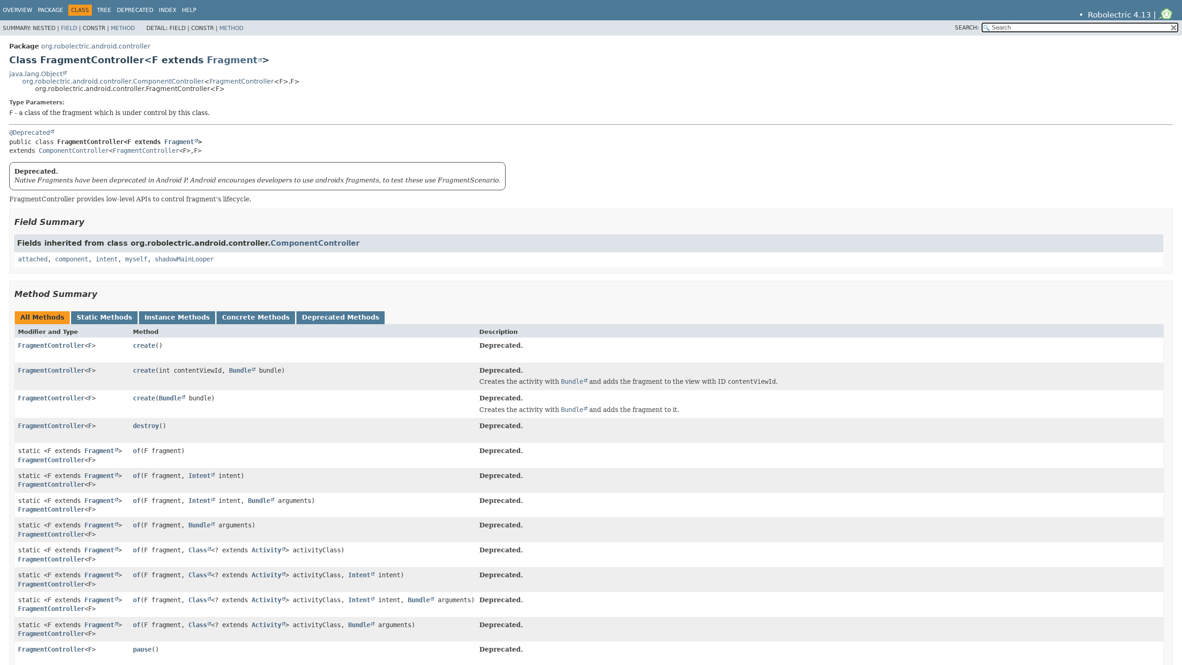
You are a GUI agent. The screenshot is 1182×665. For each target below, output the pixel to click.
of (136, 450)
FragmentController (242, 81)
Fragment (232, 60)
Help (189, 10)
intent (107, 259)
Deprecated (135, 10)
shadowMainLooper (184, 259)
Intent (199, 475)
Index (167, 10)
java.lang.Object (35, 74)
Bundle (240, 370)
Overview (17, 10)
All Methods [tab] (42, 317)
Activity (266, 550)
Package (50, 10)
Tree (104, 10)
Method (123, 28)
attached (33, 259)
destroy (146, 425)
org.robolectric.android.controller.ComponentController (113, 81)
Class (197, 550)
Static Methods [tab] (104, 317)
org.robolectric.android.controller (96, 46)
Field (69, 28)
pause (142, 649)
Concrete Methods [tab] (255, 317)
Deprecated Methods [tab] (340, 317)
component (71, 259)
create (144, 345)
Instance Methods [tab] (177, 317)
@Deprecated (29, 132)
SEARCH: (967, 27)
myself (136, 259)
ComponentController (74, 150)
